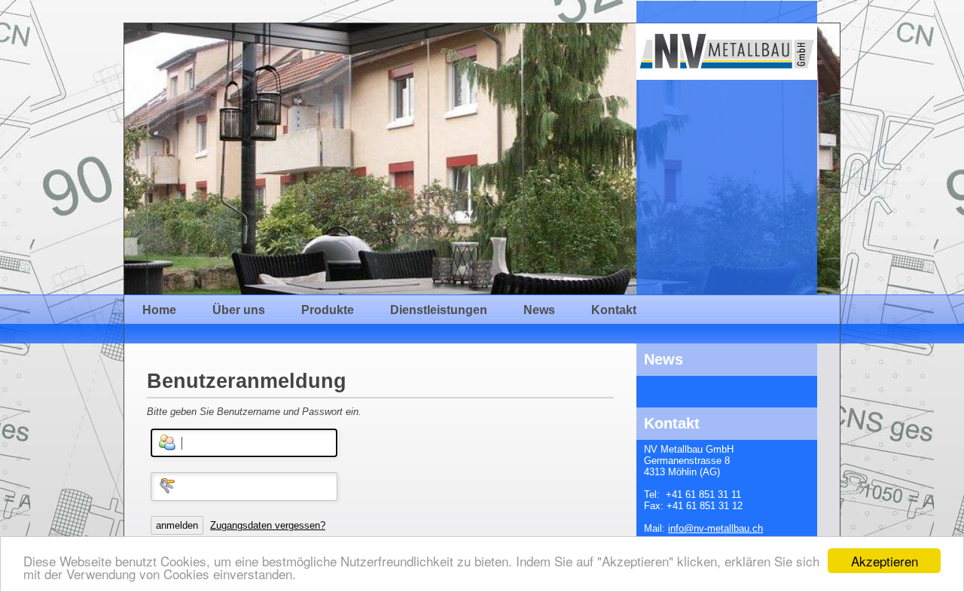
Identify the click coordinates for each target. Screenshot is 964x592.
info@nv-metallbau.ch (715, 528)
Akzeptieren (884, 560)
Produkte (327, 310)
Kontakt (613, 310)
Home (159, 310)
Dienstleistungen (438, 310)
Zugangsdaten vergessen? (267, 525)
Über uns (238, 310)
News (539, 310)
